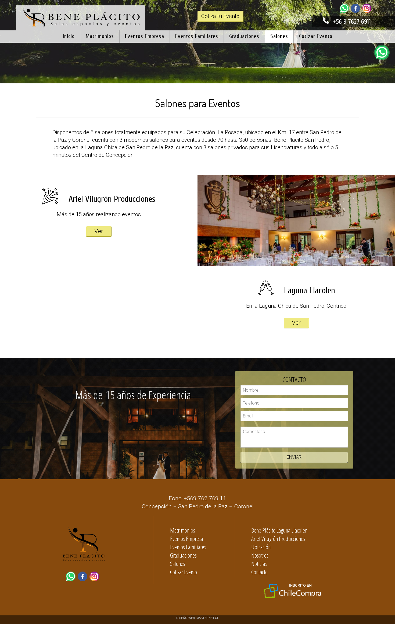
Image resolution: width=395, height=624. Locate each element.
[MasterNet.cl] (84, 566)
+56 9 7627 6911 (352, 21)
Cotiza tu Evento (220, 16)
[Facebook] (356, 11)
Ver (98, 231)
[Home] (81, 28)
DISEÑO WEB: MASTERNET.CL (197, 617)
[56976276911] (345, 11)
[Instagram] (368, 11)
